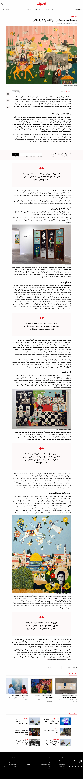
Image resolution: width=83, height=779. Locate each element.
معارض (63, 667)
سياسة (53, 9)
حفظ (8, 98)
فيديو (29, 757)
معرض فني (57, 667)
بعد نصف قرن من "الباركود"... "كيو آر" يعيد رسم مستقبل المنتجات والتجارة (51, 721)
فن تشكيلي (49, 667)
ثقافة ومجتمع (46, 9)
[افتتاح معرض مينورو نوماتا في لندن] (17, 686)
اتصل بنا (14, 766)
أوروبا (49, 762)
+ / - (8, 91)
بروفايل (63, 768)
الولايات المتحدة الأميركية (45, 764)
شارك (8, 104)
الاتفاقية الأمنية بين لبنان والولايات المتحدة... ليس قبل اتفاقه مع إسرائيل (21, 743)
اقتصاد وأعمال (37, 9)
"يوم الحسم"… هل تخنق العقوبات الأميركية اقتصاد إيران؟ (21, 732)
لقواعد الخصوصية (25, 156)
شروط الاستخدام (12, 762)
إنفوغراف (28, 764)
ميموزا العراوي (68, 91)
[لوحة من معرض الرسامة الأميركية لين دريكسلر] (41, 686)
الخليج (49, 757)
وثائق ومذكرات (62, 766)
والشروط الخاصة (19, 156)
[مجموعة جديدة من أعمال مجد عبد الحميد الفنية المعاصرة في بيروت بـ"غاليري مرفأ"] (66, 686)
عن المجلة (14, 757)
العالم (49, 768)
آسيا (49, 766)
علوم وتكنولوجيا (28, 9)
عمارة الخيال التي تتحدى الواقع (20, 695)
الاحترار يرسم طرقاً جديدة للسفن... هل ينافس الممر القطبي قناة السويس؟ (21, 721)
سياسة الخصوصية (12, 764)
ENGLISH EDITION (78, 9)
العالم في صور (27, 762)
